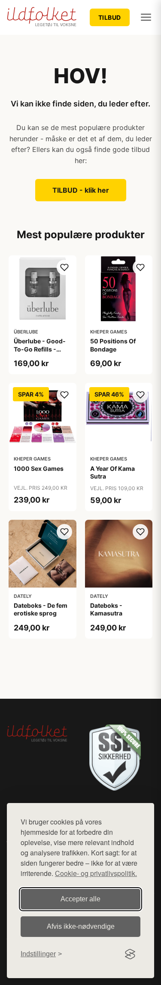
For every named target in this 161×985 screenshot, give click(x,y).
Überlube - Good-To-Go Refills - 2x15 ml (40, 348)
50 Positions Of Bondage (113, 344)
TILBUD (109, 17)
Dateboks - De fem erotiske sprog (40, 609)
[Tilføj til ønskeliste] (64, 267)
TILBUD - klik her (80, 190)
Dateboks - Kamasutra (106, 609)
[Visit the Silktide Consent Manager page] (130, 954)
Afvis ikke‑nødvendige (81, 926)
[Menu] (146, 17)
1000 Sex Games (39, 468)
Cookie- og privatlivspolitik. (96, 873)
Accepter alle (80, 899)
